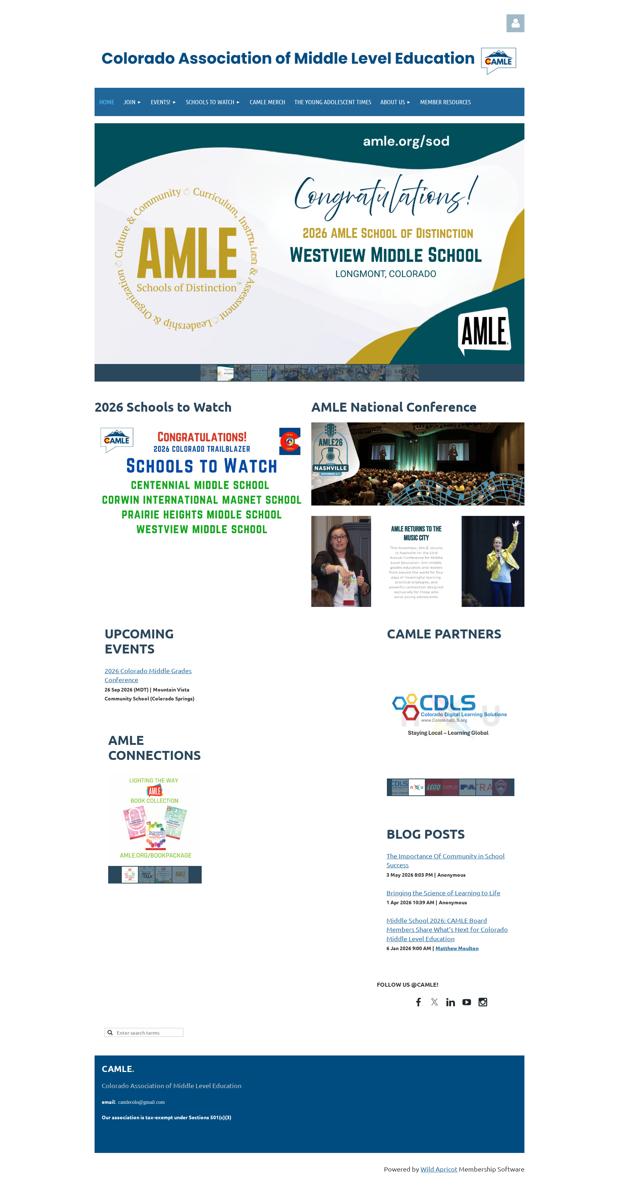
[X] (435, 1002)
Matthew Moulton (457, 948)
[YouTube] (467, 1002)
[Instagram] (483, 1002)
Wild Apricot (439, 1169)
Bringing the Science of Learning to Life (443, 892)
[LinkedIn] (451, 1002)
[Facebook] (418, 1002)
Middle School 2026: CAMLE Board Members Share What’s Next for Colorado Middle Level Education (447, 929)
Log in (515, 23)
